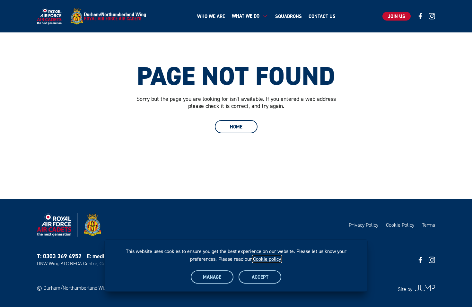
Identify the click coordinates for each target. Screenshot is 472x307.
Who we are (211, 16)
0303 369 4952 (62, 256)
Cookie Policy (400, 225)
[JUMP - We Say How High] (425, 288)
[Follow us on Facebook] (420, 16)
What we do (245, 16)
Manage (212, 277)
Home (236, 127)
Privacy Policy (363, 225)
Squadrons (288, 16)
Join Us (396, 16)
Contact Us (322, 16)
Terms (428, 225)
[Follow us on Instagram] (432, 16)
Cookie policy (267, 259)
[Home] (93, 16)
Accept (260, 277)
